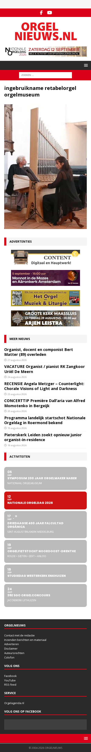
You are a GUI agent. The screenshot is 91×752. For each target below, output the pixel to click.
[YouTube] (49, 12)
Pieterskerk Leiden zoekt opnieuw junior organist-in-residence (43, 437)
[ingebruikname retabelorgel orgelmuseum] (45, 226)
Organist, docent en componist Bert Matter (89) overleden (38, 352)
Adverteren (11, 644)
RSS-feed (10, 684)
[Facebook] (41, 12)
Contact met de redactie (19, 635)
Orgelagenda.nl (14, 703)
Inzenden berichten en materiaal (25, 640)
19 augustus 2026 (17, 428)
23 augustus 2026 (17, 394)
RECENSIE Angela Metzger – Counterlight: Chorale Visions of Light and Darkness (44, 386)
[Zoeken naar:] (45, 75)
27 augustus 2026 (17, 360)
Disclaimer (11, 648)
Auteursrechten (14, 653)
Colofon (9, 657)
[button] (85, 65)
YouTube (10, 680)
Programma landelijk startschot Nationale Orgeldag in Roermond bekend (44, 420)
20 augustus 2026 (17, 411)
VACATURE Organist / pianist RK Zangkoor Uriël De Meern (44, 369)
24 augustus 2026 (17, 377)
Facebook (10, 676)
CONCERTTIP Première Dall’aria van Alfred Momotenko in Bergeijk (44, 403)
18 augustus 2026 (17, 445)
